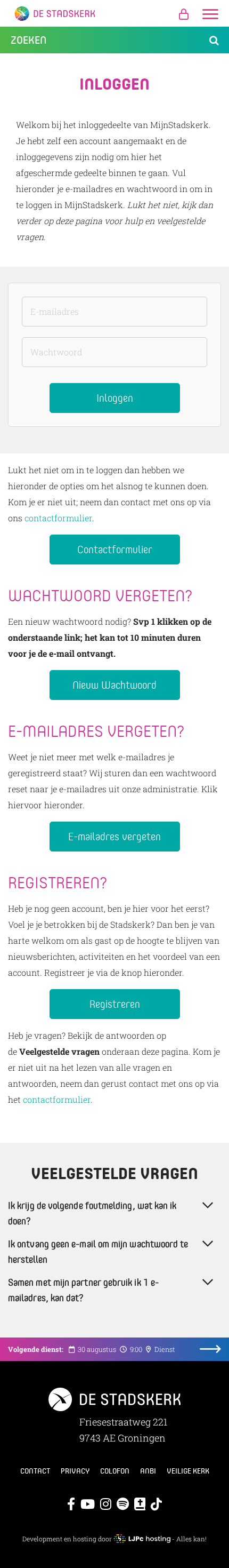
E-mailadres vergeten (114, 836)
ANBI (148, 1471)
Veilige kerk (188, 1471)
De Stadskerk (114, 13)
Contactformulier (114, 549)
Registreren (114, 1004)
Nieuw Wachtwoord (114, 685)
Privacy (75, 1471)
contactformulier (58, 517)
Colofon (114, 1471)
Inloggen (114, 397)
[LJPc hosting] (141, 1538)
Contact (35, 1471)
